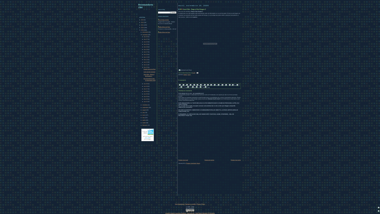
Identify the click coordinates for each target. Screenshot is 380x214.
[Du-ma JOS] (379, 211)
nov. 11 (146, 64)
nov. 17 (146, 52)
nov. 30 (146, 36)
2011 (142, 25)
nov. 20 (146, 44)
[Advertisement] (190, 1)
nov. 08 (146, 86)
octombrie (145, 105)
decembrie (145, 32)
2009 (142, 30)
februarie (145, 125)
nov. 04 (146, 96)
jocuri (189, 74)
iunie (143, 115)
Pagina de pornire (209, 160)
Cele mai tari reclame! (149, 72)
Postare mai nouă (183, 160)
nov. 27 (146, 39)
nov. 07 (146, 89)
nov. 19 (146, 47)
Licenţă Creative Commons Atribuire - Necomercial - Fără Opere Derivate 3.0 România (190, 213)
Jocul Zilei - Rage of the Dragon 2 (194, 9)
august (144, 110)
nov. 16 (146, 54)
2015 (142, 20)
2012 (142, 22)
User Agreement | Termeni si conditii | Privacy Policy (190, 204)
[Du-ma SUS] (379, 208)
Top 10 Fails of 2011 (163, 20)
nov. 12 (146, 62)
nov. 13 (146, 59)
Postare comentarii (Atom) (193, 163)
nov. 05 (146, 94)
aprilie (144, 120)
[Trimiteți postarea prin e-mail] (197, 72)
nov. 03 (146, 99)
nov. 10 (146, 67)
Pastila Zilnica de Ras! (164, 27)
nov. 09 (146, 83)
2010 (142, 27)
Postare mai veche (236, 160)
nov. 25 (146, 42)
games (185, 74)
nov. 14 (146, 57)
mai (143, 117)
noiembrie (145, 34)
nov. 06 (146, 91)
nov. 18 (146, 49)
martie (144, 122)
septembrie (145, 107)
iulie (143, 112)
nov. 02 (146, 101)
